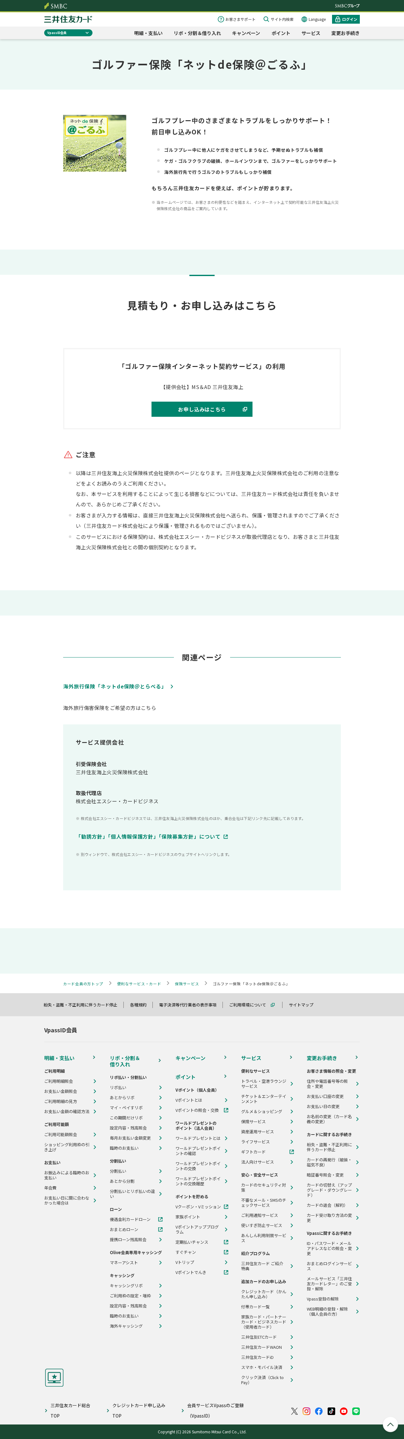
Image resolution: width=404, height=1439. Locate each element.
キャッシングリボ (126, 1285)
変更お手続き (345, 33)
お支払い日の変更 (323, 1106)
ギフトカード (253, 1151)
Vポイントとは (188, 1100)
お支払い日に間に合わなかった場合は (66, 1200)
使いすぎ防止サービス (261, 1225)
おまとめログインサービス (329, 1266)
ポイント (280, 33)
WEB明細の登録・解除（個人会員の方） (327, 1311)
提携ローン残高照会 (128, 1239)
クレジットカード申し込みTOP (138, 1410)
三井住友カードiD (257, 1357)
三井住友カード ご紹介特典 (262, 1266)
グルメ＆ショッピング (261, 1111)
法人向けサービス (257, 1162)
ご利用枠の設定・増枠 (130, 1295)
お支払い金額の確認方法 (66, 1111)
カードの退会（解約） (327, 1205)
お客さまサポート (240, 19)
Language (317, 19)
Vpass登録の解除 (323, 1298)
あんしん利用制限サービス (263, 1238)
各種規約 (141, 1005)
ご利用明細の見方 (60, 1101)
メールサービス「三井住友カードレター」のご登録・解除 (329, 1283)
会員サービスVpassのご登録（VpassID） (215, 1410)
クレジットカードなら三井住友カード (68, 19)
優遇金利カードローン (130, 1219)
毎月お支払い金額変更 (130, 1138)
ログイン (349, 19)
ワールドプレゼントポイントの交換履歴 (198, 1181)
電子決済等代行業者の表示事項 (191, 1005)
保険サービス (253, 1121)
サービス (310, 33)
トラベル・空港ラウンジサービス (263, 1084)
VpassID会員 (57, 32)
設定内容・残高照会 (128, 1127)
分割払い (118, 1171)
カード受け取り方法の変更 (329, 1218)
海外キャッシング (126, 1326)
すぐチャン (185, 1252)
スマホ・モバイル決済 (261, 1367)
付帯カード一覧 (255, 1306)
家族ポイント (187, 1216)
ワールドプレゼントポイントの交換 (198, 1166)
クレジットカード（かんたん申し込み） (263, 1294)
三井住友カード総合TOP (70, 1410)
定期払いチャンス (191, 1242)
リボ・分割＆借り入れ (197, 33)
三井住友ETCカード (259, 1337)
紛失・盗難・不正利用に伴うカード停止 (83, 1005)
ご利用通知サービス (259, 1215)
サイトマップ (303, 1005)
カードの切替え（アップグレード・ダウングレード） (329, 1190)
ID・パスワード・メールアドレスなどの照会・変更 (329, 1248)
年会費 (50, 1187)
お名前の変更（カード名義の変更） (329, 1119)
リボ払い (118, 1087)
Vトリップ (184, 1262)
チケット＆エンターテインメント (263, 1099)
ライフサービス (255, 1141)
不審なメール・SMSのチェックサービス (263, 1203)
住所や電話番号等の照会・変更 (327, 1084)
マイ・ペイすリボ (126, 1107)
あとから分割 (122, 1181)
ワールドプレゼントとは (198, 1138)
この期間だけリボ (126, 1117)
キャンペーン (246, 33)
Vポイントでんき (190, 1272)
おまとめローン (124, 1229)
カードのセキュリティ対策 (263, 1187)
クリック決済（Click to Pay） (262, 1380)
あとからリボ (122, 1097)
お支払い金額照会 (60, 1091)
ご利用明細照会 (58, 1081)
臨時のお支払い (124, 1148)
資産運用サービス (257, 1131)
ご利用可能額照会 (60, 1134)
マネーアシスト (124, 1262)
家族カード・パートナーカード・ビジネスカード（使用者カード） (263, 1322)
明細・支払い (148, 33)
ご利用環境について (250, 1005)
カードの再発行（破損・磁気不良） (329, 1162)
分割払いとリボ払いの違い (132, 1194)
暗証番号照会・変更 (325, 1174)
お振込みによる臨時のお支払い (66, 1175)
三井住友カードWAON (261, 1347)
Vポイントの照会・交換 (197, 1110)
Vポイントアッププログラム (197, 1229)
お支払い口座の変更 (325, 1096)
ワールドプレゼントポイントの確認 (198, 1151)
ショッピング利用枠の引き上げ (66, 1147)
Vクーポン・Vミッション (198, 1206)
